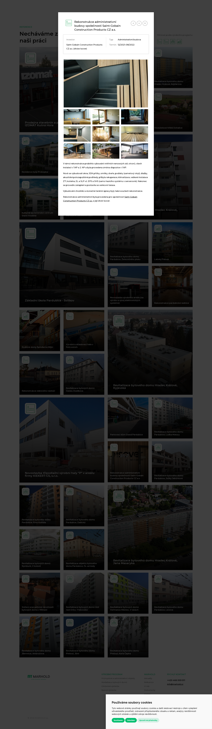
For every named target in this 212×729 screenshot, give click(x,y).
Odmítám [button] (131, 720)
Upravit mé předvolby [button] (148, 720)
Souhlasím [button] (118, 720)
